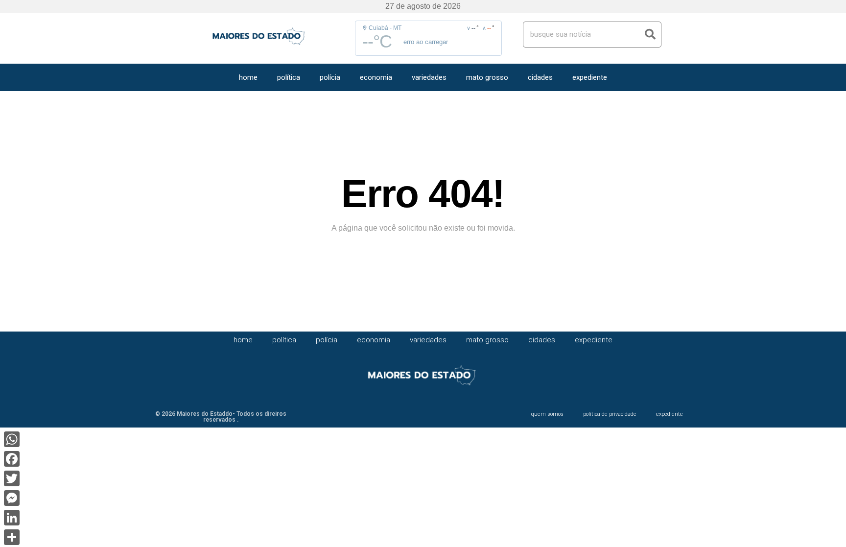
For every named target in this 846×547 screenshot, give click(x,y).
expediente (589, 77)
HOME (248, 77)
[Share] (12, 537)
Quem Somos (547, 414)
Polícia (330, 77)
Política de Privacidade (609, 414)
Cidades (540, 77)
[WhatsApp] (12, 439)
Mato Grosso (487, 77)
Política (288, 77)
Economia (376, 77)
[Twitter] (12, 478)
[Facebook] (12, 459)
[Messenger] (12, 498)
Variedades (429, 77)
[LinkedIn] (12, 517)
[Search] (650, 34)
